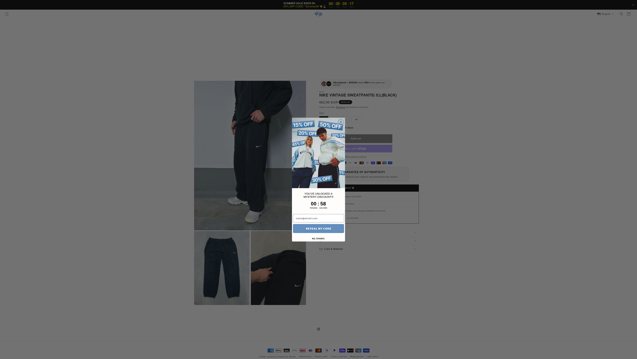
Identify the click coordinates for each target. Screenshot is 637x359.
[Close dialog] (341, 122)
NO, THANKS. (318, 239)
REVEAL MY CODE (318, 229)
